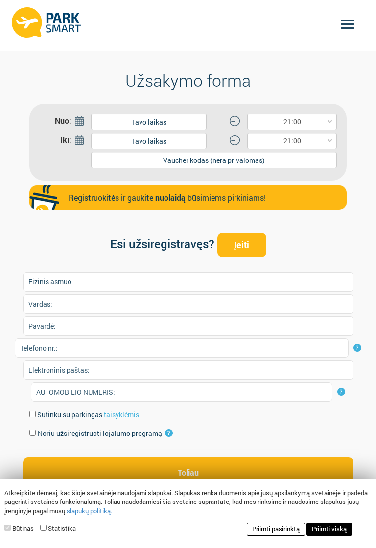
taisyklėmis (121, 414)
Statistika (62, 528)
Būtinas (23, 528)
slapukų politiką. (89, 510)
